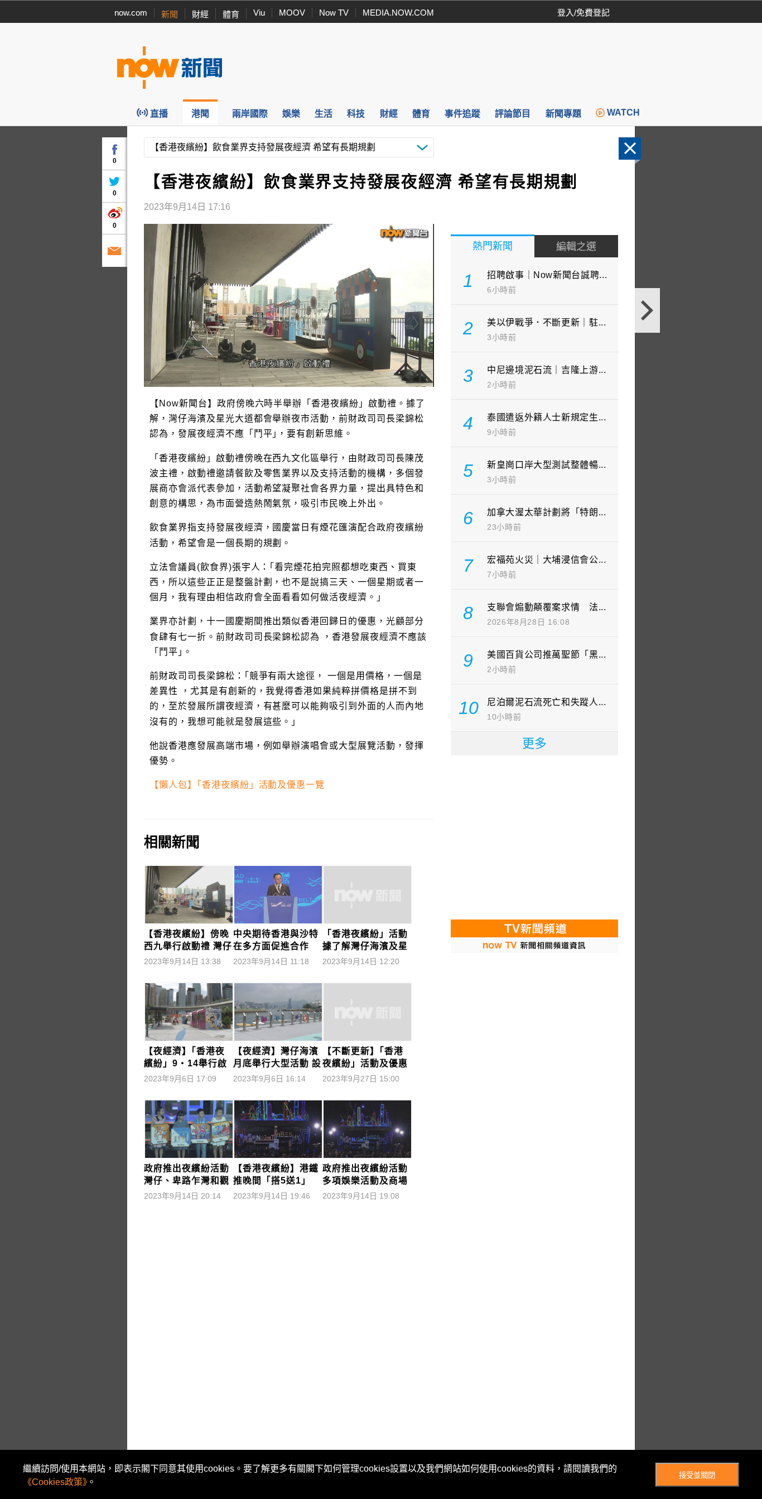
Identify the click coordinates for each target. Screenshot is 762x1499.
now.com (130, 12)
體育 (231, 14)
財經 (200, 14)
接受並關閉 (697, 1475)
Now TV (334, 12)
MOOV (292, 12)
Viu (259, 12)
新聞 (169, 14)
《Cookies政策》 (55, 1482)
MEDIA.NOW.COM (398, 12)
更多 (534, 743)
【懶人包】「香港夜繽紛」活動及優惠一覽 (237, 784)
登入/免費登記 (583, 12)
